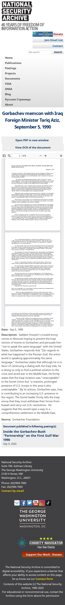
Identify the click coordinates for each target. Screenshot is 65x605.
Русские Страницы (18, 99)
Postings (10, 68)
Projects (10, 73)
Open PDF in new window (32, 140)
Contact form (44, 579)
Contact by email (12, 490)
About (9, 104)
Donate (58, 34)
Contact (58, 46)
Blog (8, 94)
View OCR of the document (33, 147)
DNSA (8, 89)
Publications (13, 63)
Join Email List (54, 40)
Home (9, 57)
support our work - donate (44, 554)
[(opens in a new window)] (17, 504)
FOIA (8, 83)
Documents (12, 78)
